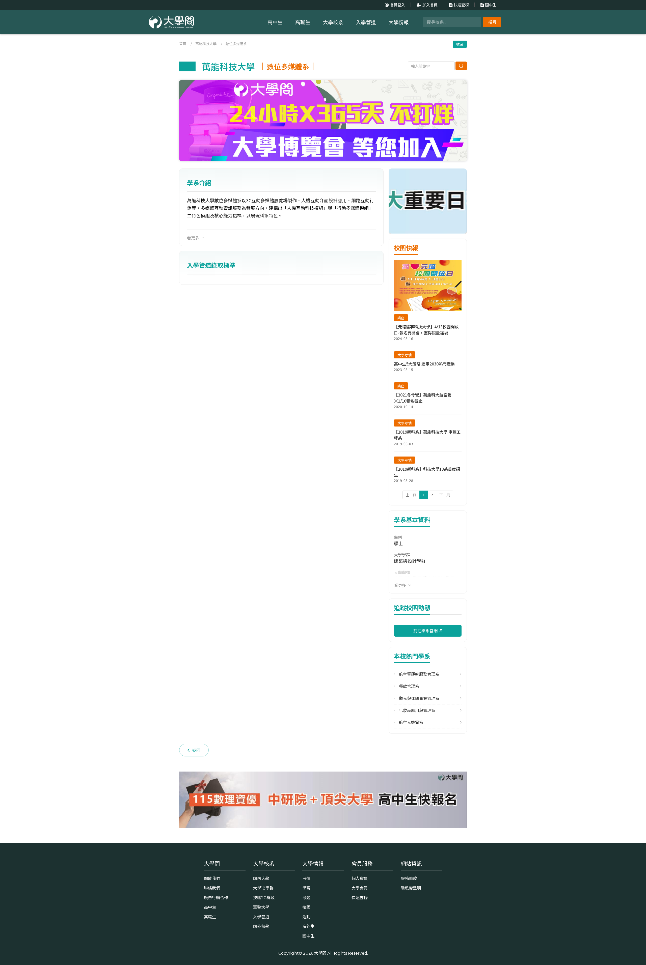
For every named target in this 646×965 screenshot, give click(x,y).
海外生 (308, 926)
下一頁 (444, 494)
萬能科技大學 (206, 43)
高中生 (275, 22)
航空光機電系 (411, 722)
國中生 (490, 5)
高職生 (302, 22)
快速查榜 (461, 5)
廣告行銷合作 (216, 897)
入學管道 (366, 22)
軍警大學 (261, 907)
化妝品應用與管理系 (417, 710)
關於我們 (212, 878)
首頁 (182, 43)
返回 (196, 750)
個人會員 (360, 878)
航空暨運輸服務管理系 (419, 674)
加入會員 (430, 5)
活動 (306, 916)
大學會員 (360, 888)
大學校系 (333, 22)
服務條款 (409, 878)
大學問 (320, 953)
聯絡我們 (212, 888)
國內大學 (261, 878)
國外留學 (261, 926)
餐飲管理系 (409, 686)
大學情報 (399, 22)
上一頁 (411, 494)
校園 (306, 907)
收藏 (459, 44)
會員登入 (397, 5)
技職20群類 (264, 897)
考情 (306, 878)
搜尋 (492, 22)
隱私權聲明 (411, 888)
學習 (306, 888)
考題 (306, 897)
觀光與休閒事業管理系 (419, 698)
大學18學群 (263, 888)
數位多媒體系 (236, 43)
